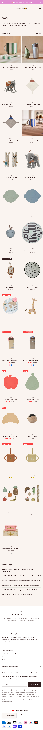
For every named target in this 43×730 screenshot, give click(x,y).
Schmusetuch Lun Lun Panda (32, 104)
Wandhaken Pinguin (32, 436)
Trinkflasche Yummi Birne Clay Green (32, 67)
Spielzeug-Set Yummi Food (32, 512)
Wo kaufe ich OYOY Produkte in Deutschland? (17, 594)
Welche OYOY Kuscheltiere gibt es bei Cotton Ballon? (19, 590)
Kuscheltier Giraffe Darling (32, 324)
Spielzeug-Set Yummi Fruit (11, 512)
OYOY (10, 65)
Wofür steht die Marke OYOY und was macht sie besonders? (17, 570)
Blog (3, 657)
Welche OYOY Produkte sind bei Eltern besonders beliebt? (21, 576)
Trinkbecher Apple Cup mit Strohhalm (11, 251)
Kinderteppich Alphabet (32, 287)
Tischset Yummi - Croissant (10, 436)
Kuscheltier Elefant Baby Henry (10, 104)
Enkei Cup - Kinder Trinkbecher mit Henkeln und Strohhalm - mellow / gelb (32, 473)
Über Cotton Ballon (8, 651)
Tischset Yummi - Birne (32, 399)
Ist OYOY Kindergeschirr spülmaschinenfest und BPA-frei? (21, 580)
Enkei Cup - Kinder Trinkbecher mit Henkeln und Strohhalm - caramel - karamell (10, 473)
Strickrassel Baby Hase (10, 177)
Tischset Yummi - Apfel (10, 399)
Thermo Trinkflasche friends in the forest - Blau (32, 360)
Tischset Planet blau (32, 214)
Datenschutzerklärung (12, 694)
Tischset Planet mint (10, 214)
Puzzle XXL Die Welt (10, 324)
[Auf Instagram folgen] (21, 715)
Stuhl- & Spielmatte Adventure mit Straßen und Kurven (32, 251)
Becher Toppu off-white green (10, 67)
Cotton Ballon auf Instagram (11, 654)
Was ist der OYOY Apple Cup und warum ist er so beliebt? (21, 585)
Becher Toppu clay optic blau (32, 141)
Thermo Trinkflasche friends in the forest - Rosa (11, 360)
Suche (4, 660)
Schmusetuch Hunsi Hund (11, 141)
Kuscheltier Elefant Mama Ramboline (32, 177)
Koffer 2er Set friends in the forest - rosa (11, 549)
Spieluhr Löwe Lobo (11, 287)
